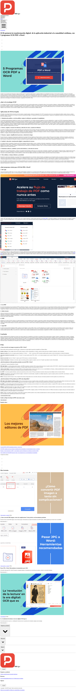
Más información (3, 400)
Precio (1, 18)
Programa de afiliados (19, 678)
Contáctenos (15, 674)
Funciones (2, 678)
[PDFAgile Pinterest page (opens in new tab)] (9, 683)
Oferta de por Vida (12, 678)
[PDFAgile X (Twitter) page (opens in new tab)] (7, 683)
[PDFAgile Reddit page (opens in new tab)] (3, 683)
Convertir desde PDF (4, 395)
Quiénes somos (3, 674)
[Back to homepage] (10, 14)
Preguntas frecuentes (9, 674)
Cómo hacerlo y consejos (4, 515)
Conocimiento (2, 616)
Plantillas (5, 678)
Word (9, 395)
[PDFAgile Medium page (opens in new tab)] (4, 683)
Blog (8, 678)
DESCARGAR (3, 20)
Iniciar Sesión (3, 21)
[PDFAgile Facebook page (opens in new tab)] (6, 683)
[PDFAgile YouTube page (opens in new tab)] (1, 683)
